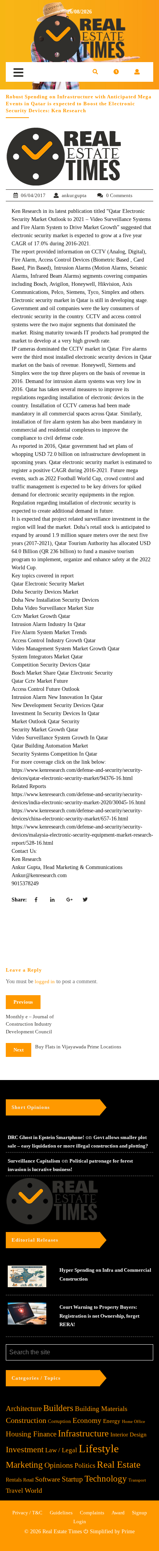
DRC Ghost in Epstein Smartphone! (46, 1137)
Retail (28, 1480)
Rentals (14, 1480)
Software (47, 1479)
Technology (106, 1478)
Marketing (24, 1465)
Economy (87, 1420)
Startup (72, 1479)
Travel (14, 1490)
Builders (58, 1408)
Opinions (58, 1465)
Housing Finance (31, 1434)
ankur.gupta (74, 195)
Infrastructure (83, 1433)
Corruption (59, 1421)
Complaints (92, 1513)
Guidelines (61, 1513)
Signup (139, 1513)
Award (118, 1513)
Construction (26, 1420)
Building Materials (101, 1409)
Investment (25, 1449)
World (33, 1490)
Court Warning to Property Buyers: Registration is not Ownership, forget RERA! (99, 1315)
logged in (45, 981)
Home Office (133, 1421)
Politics (84, 1465)
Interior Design (128, 1434)
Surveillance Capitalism (34, 1161)
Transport (137, 1480)
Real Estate (118, 1464)
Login (79, 1521)
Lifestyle (99, 1448)
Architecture (24, 1408)
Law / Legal (61, 1450)
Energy (111, 1421)
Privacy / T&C (27, 1513)
